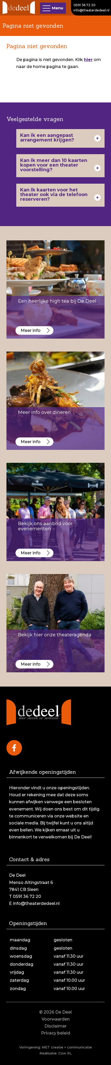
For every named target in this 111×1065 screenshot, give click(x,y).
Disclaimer (55, 1026)
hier (88, 59)
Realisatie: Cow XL (55, 1053)
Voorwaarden (56, 1019)
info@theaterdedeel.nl (91, 10)
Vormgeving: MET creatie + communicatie (55, 1047)
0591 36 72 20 (85, 5)
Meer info (31, 330)
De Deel (63, 1012)
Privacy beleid (55, 1033)
